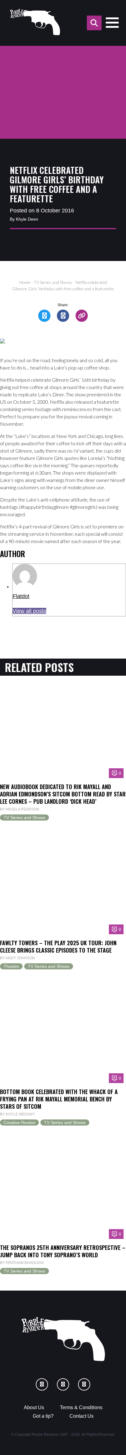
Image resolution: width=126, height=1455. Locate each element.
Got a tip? (43, 1416)
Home (24, 282)
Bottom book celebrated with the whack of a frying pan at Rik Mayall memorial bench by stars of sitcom (59, 1098)
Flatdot (21, 596)
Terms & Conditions (81, 1407)
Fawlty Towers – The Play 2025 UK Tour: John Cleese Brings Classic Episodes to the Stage (58, 946)
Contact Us (81, 1416)
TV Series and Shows (53, 282)
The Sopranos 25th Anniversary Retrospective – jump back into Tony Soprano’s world (62, 1251)
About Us (34, 1407)
